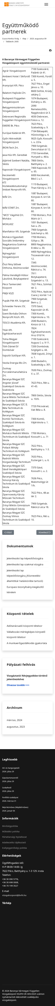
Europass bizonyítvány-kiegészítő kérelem (25, 589)
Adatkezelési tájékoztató (14, 842)
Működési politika (11, 831)
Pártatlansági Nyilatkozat (14, 836)
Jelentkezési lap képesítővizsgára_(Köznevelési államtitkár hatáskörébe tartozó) (25, 576)
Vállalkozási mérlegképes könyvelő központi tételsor (26, 634)
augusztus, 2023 (16, 726)
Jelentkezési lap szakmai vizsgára (25, 564)
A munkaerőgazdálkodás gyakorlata (27, 643)
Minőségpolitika (10, 826)
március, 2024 (14, 720)
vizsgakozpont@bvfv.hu (14, 895)
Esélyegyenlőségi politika (14, 847)
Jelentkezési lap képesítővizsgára (25, 558)
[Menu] (46, 4)
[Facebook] (50, 50)
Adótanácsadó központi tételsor (24, 625)
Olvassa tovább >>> (18, 685)
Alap (24, 38)
